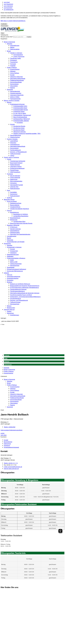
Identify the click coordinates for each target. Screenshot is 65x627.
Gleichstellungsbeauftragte (17, 78)
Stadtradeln (10, 256)
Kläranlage (10, 240)
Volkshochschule (15, 137)
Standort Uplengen (15, 229)
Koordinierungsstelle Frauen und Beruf (21, 295)
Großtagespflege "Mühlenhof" (21, 119)
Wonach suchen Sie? (7, 37)
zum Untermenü (8, 6)
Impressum (7, 445)
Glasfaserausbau (15, 232)
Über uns (9, 275)
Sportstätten (13, 192)
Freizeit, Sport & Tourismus (11, 157)
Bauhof (9, 238)
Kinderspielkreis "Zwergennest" (22, 115)
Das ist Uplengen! (15, 176)
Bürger (9, 51)
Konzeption (19, 122)
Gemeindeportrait (15, 91)
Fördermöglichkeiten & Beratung (16, 258)
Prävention (13, 143)
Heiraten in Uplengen (16, 53)
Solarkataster (10, 267)
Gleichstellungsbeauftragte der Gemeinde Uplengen (24, 293)
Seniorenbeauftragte (16, 82)
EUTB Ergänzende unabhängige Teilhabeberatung (24, 287)
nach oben (4, 435)
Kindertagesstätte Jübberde (21, 121)
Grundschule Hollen (19, 128)
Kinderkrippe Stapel (18, 111)
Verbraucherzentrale (16, 264)
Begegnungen (11, 308)
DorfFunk (9, 198)
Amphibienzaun (14, 315)
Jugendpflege (14, 141)
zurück (2, 433)
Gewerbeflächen (14, 231)
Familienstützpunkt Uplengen (18, 289)
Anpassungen (14, 251)
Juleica (12, 155)
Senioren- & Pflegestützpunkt (18, 152)
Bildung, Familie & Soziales (11, 100)
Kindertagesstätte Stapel (20, 108)
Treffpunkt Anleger (15, 154)
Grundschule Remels (19, 126)
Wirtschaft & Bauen (9, 199)
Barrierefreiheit (8, 442)
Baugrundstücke (14, 205)
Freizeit (9, 159)
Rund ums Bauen (12, 201)
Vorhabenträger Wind (19, 221)
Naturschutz (10, 313)
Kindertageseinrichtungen (17, 104)
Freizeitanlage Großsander (17, 161)
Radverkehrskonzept (13, 254)
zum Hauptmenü (8, 4)
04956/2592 (9, 427)
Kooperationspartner (12, 278)
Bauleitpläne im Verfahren (20, 214)
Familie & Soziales (12, 139)
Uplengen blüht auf (9, 309)
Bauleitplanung (14, 212)
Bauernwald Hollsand (16, 163)
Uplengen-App (14, 187)
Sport (8, 190)
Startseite (6, 368)
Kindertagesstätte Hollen (20, 106)
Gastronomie (13, 179)
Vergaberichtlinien (15, 207)
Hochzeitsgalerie (18, 55)
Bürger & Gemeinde (9, 42)
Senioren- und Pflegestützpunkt (19, 300)
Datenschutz (7, 444)
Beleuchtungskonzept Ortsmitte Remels (21, 223)
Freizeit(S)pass (14, 170)
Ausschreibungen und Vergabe (15, 242)
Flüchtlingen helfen (15, 58)
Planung (9, 210)
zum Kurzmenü (8, 8)
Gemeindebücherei (15, 135)
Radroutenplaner (15, 188)
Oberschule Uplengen (19, 132)
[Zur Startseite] (12, 31)
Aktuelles (9, 44)
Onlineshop (13, 183)
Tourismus (10, 174)
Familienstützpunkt (15, 150)
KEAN (12, 260)
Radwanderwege (15, 165)
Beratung (9, 282)
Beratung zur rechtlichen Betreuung (20, 284)
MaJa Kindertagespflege (20, 117)
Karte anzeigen (5, 430)
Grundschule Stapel (18, 130)
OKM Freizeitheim (15, 172)
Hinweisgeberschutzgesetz (11, 447)
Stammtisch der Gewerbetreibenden (20, 234)
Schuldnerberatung (15, 298)
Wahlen (12, 47)
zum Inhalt (7, 2)
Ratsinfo (12, 88)
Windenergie (13, 220)
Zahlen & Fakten (14, 97)
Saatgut (9, 311)
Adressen (13, 71)
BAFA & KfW (13, 262)
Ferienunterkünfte (15, 177)
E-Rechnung (13, 227)
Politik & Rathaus (12, 67)
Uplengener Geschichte (16, 95)
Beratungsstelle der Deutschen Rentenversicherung (24, 286)
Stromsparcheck (14, 265)
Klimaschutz (7, 243)
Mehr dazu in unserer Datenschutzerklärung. (13, 21)
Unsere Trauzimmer (18, 56)
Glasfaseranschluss (15, 203)
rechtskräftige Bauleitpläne (20, 216)
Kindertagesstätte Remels (20, 110)
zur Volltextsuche (8, 9)
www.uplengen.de (11, 468)
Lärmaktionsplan (11, 236)
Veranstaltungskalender (13, 276)
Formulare (13, 64)
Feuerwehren (14, 62)
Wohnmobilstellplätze (16, 181)
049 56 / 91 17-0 (11, 463)
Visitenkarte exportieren (15, 430)
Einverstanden (4, 25)
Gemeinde (10, 89)
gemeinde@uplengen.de (13, 467)
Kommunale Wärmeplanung (15, 271)
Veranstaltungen (14, 45)
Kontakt (12, 75)
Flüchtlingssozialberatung (17, 291)
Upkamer (6, 273)
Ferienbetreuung (15, 144)
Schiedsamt (13, 60)
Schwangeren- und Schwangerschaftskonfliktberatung (25, 297)
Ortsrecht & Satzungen (16, 77)
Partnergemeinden (15, 99)
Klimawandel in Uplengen (14, 247)
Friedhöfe (12, 66)
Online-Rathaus (14, 73)
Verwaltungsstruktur (15, 93)
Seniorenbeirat (14, 84)
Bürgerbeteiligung (15, 218)
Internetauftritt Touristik (16, 185)
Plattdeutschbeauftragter (17, 80)
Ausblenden (4, 24)
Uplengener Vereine (15, 166)
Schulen (12, 124)
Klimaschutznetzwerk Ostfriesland (16, 269)
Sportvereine (13, 194)
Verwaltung (13, 253)
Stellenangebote (14, 49)
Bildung (9, 102)
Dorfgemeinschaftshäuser (17, 168)
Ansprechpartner (15, 69)
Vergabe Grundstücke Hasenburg (19, 209)
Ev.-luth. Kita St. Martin (19, 113)
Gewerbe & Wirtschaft (13, 225)
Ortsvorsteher (14, 86)
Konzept (12, 249)
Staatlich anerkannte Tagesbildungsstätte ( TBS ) (27, 133)
